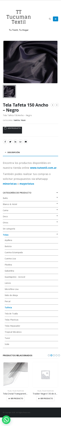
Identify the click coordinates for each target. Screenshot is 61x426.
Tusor (7, 338)
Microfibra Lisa (11, 289)
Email (25, 141)
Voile (7, 344)
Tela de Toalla (11, 313)
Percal (7, 301)
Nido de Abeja (11, 295)
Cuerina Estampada (14, 252)
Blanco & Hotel (10, 204)
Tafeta (16, 120)
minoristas (10, 183)
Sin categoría (9, 228)
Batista (8, 246)
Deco (5, 216)
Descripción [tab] (14, 152)
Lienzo (8, 283)
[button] (49, 355)
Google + (20, 141)
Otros (5, 222)
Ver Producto (14, 128)
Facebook (5, 141)
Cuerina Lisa (10, 258)
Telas (23, 120)
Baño (5, 198)
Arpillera (8, 240)
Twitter (10, 141)
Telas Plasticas (11, 319)
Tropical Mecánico (13, 332)
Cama (5, 210)
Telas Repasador (12, 325)
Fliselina (8, 264)
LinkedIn (15, 141)
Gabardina (9, 270)
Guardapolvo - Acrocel (15, 277)
